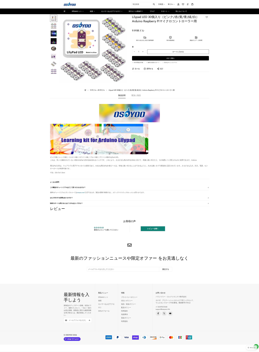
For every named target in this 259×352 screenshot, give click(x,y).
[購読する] (89, 320)
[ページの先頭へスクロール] (255, 341)
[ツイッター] (164, 313)
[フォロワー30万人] (158, 313)
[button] (192, 4)
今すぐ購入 (170, 58)
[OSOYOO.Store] (70, 4)
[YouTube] (170, 313)
